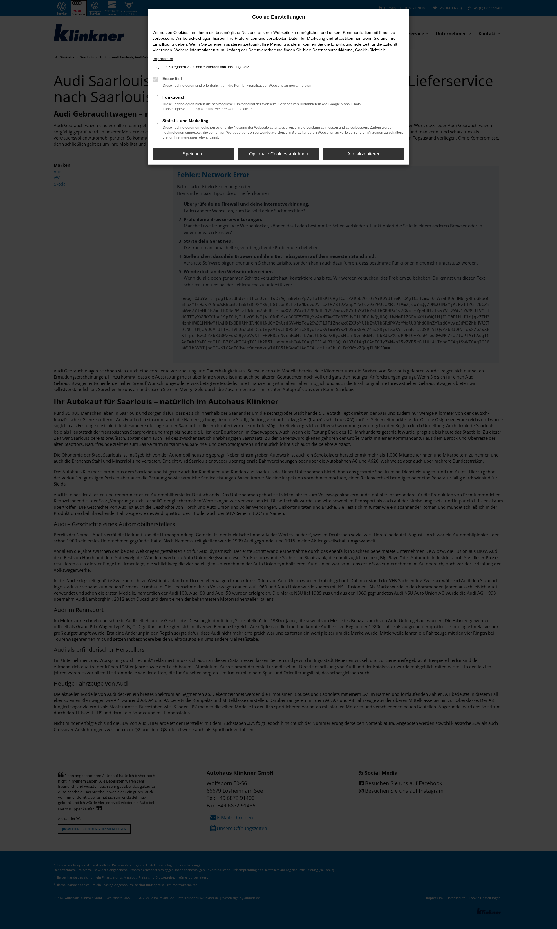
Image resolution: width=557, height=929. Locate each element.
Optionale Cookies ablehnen (278, 153)
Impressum (163, 58)
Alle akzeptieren (364, 153)
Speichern (193, 153)
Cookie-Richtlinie (370, 50)
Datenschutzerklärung (332, 50)
